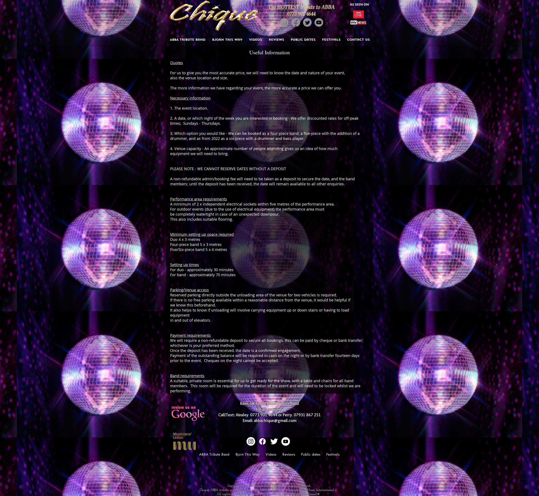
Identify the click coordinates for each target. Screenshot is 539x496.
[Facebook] (295, 22)
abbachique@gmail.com (275, 420)
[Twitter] (307, 22)
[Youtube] (319, 22)
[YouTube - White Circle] (285, 441)
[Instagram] (284, 22)
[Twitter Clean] (274, 441)
